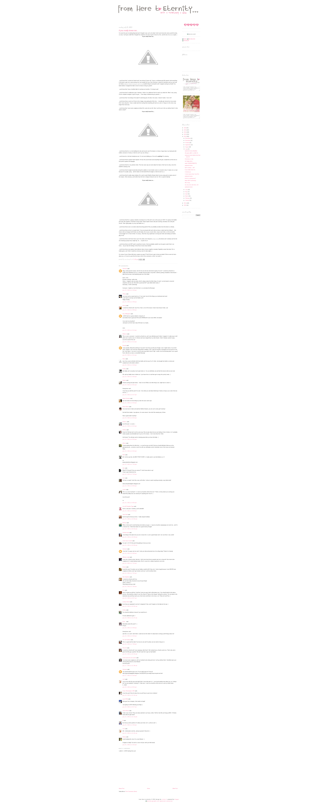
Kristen (124, 567)
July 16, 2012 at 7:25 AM (130, 573)
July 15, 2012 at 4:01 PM (130, 384)
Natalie (124, 380)
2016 (185, 127)
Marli (124, 454)
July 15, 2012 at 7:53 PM (130, 474)
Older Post (175, 788)
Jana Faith (125, 514)
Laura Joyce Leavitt (127, 540)
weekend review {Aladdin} (191, 151)
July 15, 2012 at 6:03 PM (130, 417)
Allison (124, 443)
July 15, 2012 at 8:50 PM (130, 485)
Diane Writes (126, 406)
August (187, 147)
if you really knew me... (190, 169)
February (187, 198)
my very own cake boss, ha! (191, 184)
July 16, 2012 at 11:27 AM (130, 617)
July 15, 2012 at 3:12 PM (130, 330)
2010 (185, 205)
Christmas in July (189, 159)
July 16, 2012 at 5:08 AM (130, 553)
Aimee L (125, 421)
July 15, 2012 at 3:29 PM (130, 365)
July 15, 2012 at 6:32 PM (130, 426)
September (188, 144)
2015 (185, 130)
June (186, 189)
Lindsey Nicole (126, 601)
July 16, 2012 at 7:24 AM (130, 563)
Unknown (125, 268)
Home (148, 788)
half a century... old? (190, 167)
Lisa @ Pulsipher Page (128, 506)
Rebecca (125, 334)
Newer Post (121, 788)
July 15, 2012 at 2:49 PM (130, 290)
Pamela (124, 345)
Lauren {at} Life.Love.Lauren (129, 657)
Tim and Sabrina (126, 639)
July (186, 149)
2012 (185, 136)
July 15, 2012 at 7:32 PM (130, 464)
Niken (124, 358)
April (186, 194)
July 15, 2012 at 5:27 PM (130, 394)
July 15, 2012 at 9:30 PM (130, 510)
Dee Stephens (126, 577)
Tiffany (124, 294)
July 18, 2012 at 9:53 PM (130, 687)
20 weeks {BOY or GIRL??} (191, 153)
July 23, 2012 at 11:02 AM (130, 733)
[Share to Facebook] (144, 259)
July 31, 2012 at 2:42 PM (130, 744)
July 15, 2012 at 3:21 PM (130, 355)
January (187, 200)
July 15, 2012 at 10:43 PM (130, 537)
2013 (185, 134)
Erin (123, 590)
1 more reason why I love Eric (192, 174)
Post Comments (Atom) (131, 791)
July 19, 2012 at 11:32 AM (130, 695)
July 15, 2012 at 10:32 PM (130, 528)
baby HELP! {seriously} (190, 180)
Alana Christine (126, 398)
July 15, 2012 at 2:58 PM (130, 301)
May (186, 191)
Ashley (124, 368)
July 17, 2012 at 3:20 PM (130, 675)
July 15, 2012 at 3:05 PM (130, 310)
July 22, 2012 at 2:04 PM (130, 725)
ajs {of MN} (125, 699)
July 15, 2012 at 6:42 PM (130, 451)
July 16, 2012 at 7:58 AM (130, 586)
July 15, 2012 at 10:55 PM (130, 545)
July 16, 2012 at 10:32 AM (130, 606)
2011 (185, 203)
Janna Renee (126, 710)
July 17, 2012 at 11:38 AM (130, 665)
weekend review (188, 165)
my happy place (188, 161)
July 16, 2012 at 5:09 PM (130, 627)
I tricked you (188, 172)
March (187, 196)
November (187, 140)
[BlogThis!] (141, 259)
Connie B (164, 799)
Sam (124, 478)
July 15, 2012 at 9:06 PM (130, 502)
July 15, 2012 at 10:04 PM (130, 519)
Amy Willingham (126, 313)
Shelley (124, 429)
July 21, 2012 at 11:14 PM (130, 716)
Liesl (124, 679)
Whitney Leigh (126, 557)
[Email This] (139, 259)
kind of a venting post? (190, 178)
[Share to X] (142, 259)
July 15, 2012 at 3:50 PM (130, 376)
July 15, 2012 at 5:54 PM (130, 402)
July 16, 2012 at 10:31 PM (130, 654)
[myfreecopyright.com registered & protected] (159, 801)
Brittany (124, 522)
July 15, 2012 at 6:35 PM (130, 439)
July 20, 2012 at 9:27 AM (130, 707)
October (187, 142)
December (187, 138)
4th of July (187, 182)
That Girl (125, 647)
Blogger (177, 799)
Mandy (124, 736)
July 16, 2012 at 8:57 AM (130, 598)
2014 (185, 132)
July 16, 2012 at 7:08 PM (130, 644)
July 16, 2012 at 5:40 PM (130, 636)
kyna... (124, 621)
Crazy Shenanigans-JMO (129, 691)
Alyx (124, 468)
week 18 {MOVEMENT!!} (191, 163)
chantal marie (126, 532)
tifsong (124, 305)
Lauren (124, 489)
